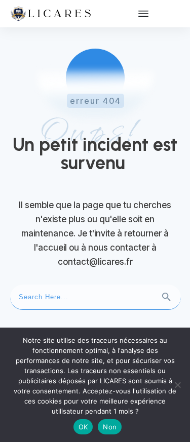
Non (110, 427)
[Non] (177, 385)
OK (83, 427)
